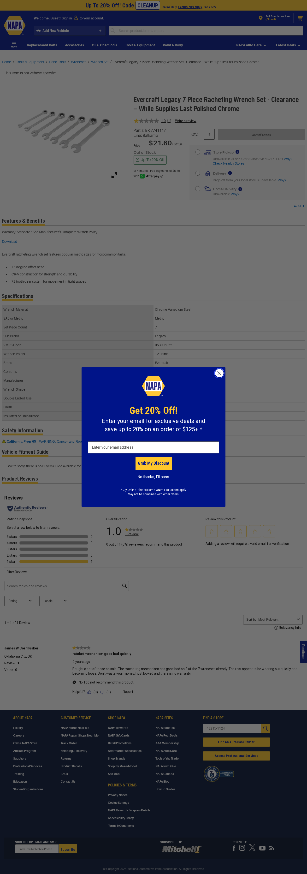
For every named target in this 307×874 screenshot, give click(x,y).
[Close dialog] (219, 373)
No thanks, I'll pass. (153, 477)
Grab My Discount (153, 463)
